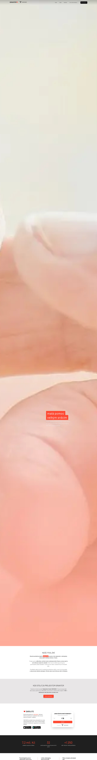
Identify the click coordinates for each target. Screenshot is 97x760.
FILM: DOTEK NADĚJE (73, 2)
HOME (56, 2)
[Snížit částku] (54, 718)
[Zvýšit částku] (71, 718)
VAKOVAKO (35, 714)
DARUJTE (84, 2)
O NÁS (60, 2)
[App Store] (27, 727)
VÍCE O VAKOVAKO (48, 696)
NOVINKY (65, 2)
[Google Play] (37, 727)
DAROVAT (62, 721)
